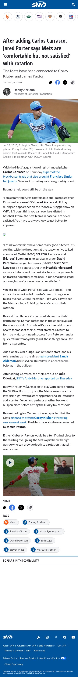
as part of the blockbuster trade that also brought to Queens (38, 176)
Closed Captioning (14, 664)
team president (49, 356)
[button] (8, 461)
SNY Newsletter (47, 645)
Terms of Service (28, 658)
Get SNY (62, 645)
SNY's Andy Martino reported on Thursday (44, 378)
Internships (39, 650)
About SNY (8, 645)
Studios (8, 650)
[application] (39, 475)
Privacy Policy (10, 658)
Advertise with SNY (26, 645)
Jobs (28, 650)
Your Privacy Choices (49, 658)
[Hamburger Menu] (5, 4)
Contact (19, 650)
